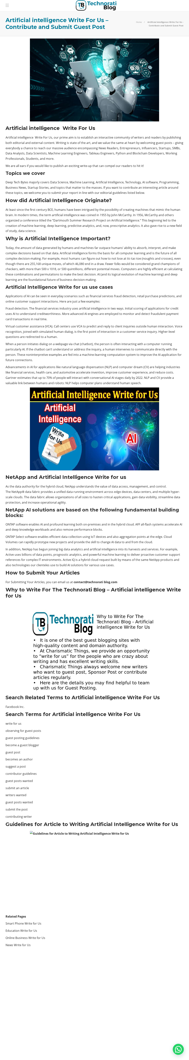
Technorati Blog (34, 1012)
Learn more (141, 1025)
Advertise (152, 1050)
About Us (133, 1050)
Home (139, 22)
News (34, 999)
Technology (34, 1005)
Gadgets (34, 980)
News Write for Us (18, 945)
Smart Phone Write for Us (23, 923)
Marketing (34, 993)
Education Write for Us (21, 931)
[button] (178, 1049)
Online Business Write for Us (26, 938)
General (34, 986)
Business (34, 973)
